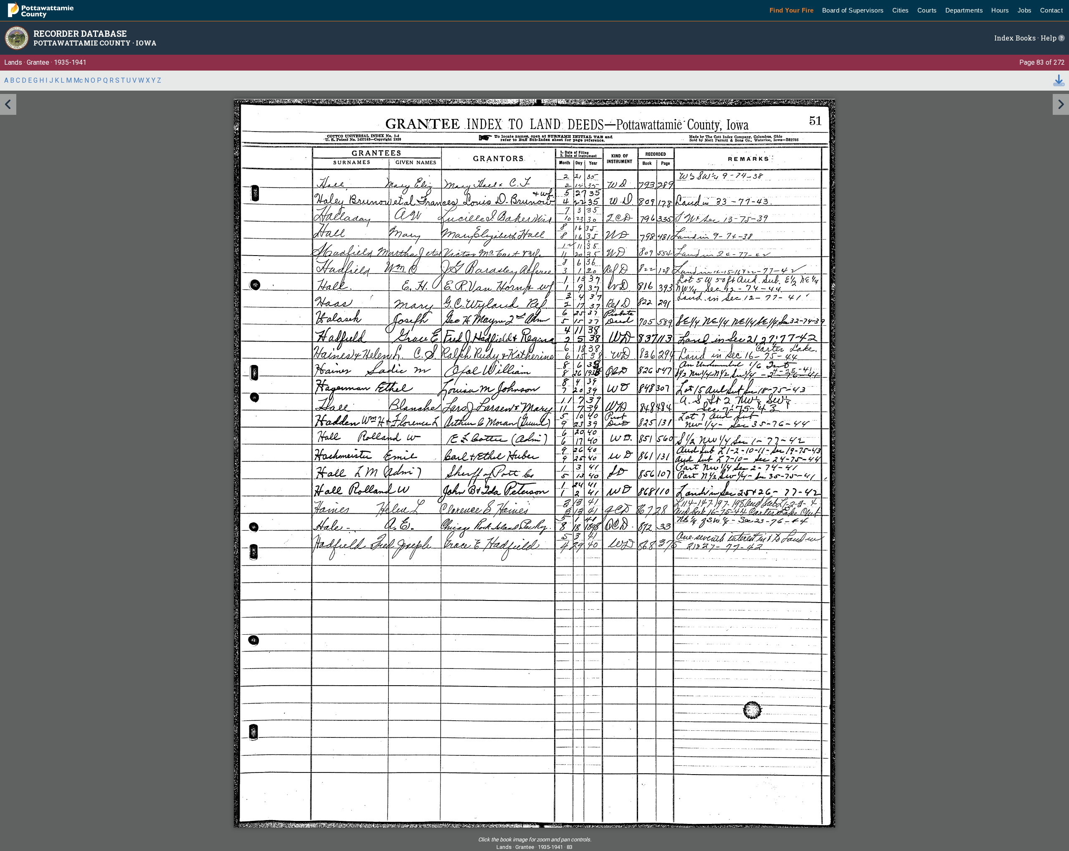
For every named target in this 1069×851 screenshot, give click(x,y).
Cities (900, 10)
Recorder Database (80, 33)
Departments (964, 10)
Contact (1051, 10)
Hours (1000, 10)
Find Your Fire (792, 10)
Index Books (1015, 37)
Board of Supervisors (853, 10)
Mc (78, 80)
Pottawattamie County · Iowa (95, 42)
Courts (927, 10)
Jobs (1025, 10)
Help (1049, 37)
